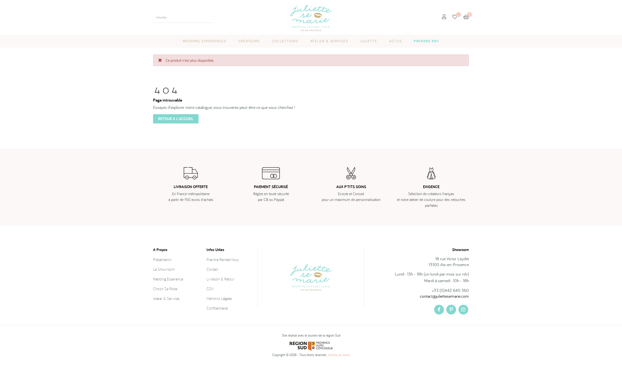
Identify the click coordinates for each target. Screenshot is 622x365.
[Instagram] (463, 309)
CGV (210, 288)
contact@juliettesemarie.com (444, 296)
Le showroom (164, 269)
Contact (212, 269)
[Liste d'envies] (457, 17)
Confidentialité (217, 308)
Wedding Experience (168, 279)
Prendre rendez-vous (223, 259)
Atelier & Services (166, 298)
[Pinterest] (451, 309)
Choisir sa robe (165, 288)
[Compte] (444, 17)
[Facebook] (439, 309)
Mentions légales (219, 298)
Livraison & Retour (220, 279)
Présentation (162, 259)
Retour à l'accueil (175, 118)
